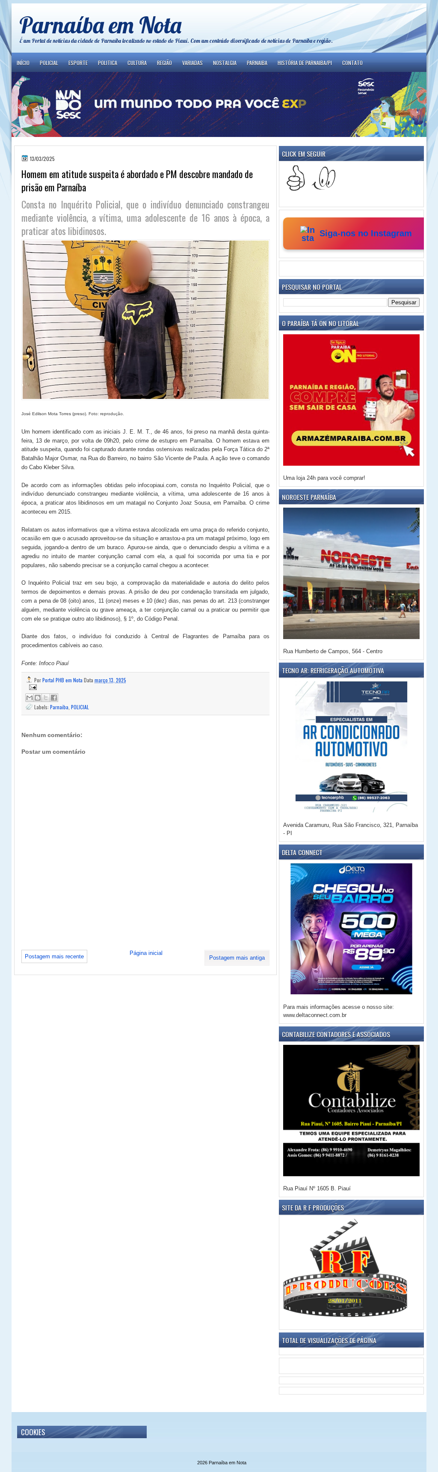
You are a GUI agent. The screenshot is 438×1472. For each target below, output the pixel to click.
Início (23, 62)
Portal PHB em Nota (63, 680)
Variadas (192, 62)
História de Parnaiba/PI (305, 62)
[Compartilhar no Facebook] (54, 697)
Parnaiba (257, 62)
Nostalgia (225, 62)
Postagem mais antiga (237, 958)
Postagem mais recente (54, 956)
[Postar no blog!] (37, 697)
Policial (49, 62)
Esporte (78, 62)
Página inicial (146, 953)
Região (164, 62)
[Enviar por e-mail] (29, 697)
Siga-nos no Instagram (366, 233)
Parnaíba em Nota (100, 24)
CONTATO (352, 62)
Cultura (137, 62)
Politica (107, 62)
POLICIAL (80, 707)
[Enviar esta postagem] (145, 687)
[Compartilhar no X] (45, 697)
